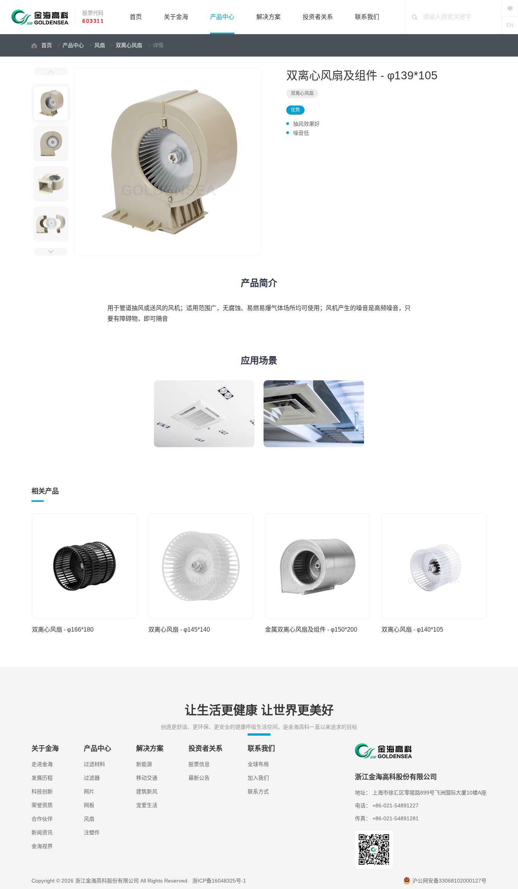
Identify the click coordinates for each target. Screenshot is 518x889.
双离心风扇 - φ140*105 (412, 629)
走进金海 (42, 764)
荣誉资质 (42, 805)
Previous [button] (51, 72)
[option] (169, 162)
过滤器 (92, 778)
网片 (89, 791)
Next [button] (51, 251)
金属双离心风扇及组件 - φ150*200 (311, 629)
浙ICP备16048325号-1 (219, 881)
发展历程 (42, 778)
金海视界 (42, 846)
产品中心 (222, 17)
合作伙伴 (42, 819)
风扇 (99, 45)
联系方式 (258, 791)
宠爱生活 (146, 805)
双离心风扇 (129, 45)
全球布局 (258, 764)
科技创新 (42, 791)
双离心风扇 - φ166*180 (63, 629)
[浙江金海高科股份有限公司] (39, 17)
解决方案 (268, 17)
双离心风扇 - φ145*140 (179, 629)
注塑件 (92, 832)
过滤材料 (94, 764)
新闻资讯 (42, 832)
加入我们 (258, 778)
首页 (136, 17)
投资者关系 (318, 17)
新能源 (144, 764)
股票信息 (199, 764)
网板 (89, 805)
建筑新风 (146, 791)
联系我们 (367, 17)
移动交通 (146, 778)
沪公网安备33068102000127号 (449, 881)
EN (509, 25)
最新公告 (199, 778)
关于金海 (176, 17)
